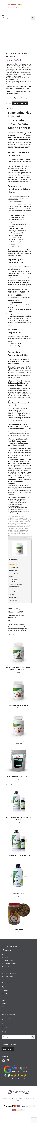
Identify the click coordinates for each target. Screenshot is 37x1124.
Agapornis (4, 993)
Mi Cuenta (7, 954)
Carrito (6, 957)
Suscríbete (7, 1049)
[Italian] (15, 4)
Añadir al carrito (20, 103)
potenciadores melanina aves (17, 518)
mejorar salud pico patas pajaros (19, 520)
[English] (9, 4)
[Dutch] (7, 4)
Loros (3, 1000)
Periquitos (5, 990)
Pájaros (4, 987)
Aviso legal (7, 970)
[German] (13, 4)
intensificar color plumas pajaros (18, 528)
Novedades (8, 1019)
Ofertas (7, 1023)
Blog (6, 1027)
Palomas (4, 1003)
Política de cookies (9, 976)
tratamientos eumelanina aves (17, 530)
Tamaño (9, 98)
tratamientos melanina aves (17, 520)
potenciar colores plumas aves (18, 532)
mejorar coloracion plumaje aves (18, 526)
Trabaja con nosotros (7, 1032)
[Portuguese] (19, 4)
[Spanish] (21, 4)
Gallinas (4, 1007)
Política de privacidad (10, 973)
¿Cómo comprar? (9, 960)
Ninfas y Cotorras (6, 997)
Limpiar (26, 98)
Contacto (7, 966)
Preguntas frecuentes (10, 963)
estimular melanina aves (21, 525)
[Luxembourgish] (17, 4)
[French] (11, 4)
